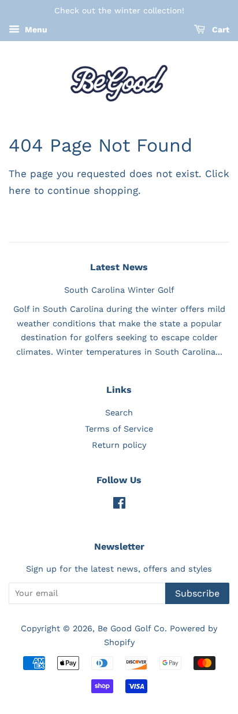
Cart (219, 29)
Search (119, 413)
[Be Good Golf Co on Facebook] (119, 505)
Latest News (119, 267)
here (20, 190)
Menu (35, 29)
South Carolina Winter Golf (119, 290)
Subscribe (197, 593)
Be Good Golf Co (131, 629)
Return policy (119, 445)
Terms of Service (119, 429)
